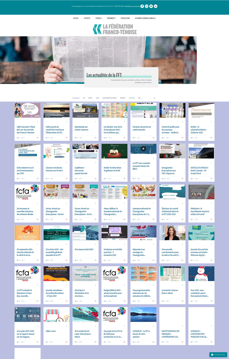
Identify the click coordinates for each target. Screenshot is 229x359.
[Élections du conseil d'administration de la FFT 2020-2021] (172, 192)
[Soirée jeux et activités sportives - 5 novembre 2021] (114, 232)
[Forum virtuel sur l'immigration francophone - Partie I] (57, 192)
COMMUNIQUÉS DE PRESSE (109, 98)
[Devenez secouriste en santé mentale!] (143, 110)
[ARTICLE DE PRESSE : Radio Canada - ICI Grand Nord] (201, 151)
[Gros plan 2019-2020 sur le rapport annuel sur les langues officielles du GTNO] (28, 314)
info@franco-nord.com (132, 6)
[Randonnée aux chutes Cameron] (85, 110)
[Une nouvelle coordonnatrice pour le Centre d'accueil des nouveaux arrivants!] (172, 232)
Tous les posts (75, 98)
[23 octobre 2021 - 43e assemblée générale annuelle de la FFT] (57, 232)
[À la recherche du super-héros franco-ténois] (85, 314)
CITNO (97, 98)
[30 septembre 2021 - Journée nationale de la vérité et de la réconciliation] (28, 232)
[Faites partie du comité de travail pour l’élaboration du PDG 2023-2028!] (57, 110)
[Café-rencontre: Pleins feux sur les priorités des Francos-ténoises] (28, 110)
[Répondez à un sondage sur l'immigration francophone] (143, 232)
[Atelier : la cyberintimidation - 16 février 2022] (201, 110)
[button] (87, 18)
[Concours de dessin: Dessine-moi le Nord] (57, 151)
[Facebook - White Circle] (142, 6)
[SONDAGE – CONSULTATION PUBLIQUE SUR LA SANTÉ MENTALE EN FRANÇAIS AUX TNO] (201, 314)
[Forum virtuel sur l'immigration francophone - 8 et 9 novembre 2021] (85, 192)
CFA (84, 98)
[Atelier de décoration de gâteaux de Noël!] (114, 151)
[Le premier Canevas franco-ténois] (172, 273)
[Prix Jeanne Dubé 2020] (85, 232)
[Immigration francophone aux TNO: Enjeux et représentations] (172, 151)
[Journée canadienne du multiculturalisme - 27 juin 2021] (57, 273)
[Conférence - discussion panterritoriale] (85, 151)
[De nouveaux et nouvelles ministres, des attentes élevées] (28, 192)
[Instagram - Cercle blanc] (146, 6)
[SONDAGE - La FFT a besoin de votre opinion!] (143, 314)
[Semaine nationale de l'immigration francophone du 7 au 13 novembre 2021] (143, 192)
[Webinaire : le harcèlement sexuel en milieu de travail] (201, 192)
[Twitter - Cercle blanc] (151, 6)
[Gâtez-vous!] (57, 314)
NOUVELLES (132, 98)
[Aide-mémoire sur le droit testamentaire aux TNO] (28, 151)
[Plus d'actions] (38, 122)
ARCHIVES (122, 98)
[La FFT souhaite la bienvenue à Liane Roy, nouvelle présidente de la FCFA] (28, 273)
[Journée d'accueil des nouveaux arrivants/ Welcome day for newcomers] (201, 232)
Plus (139, 98)
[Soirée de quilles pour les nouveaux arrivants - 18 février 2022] (172, 110)
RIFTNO (90, 98)
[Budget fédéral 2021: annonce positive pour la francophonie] (114, 273)
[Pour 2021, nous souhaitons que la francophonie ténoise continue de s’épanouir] (201, 273)
